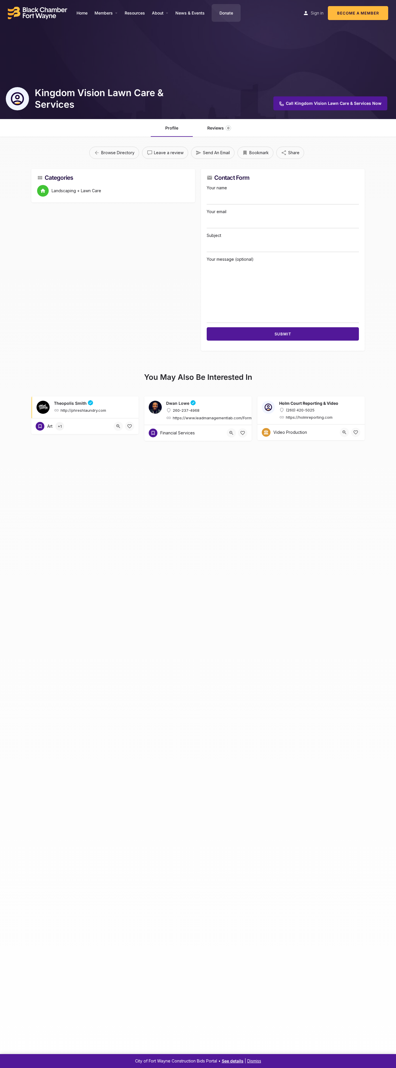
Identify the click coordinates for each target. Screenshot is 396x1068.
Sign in (317, 12)
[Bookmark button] (129, 426)
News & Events (190, 12)
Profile (171, 127)
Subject (214, 235)
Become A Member (358, 13)
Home (82, 12)
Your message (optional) (230, 259)
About (158, 12)
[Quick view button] (118, 426)
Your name (217, 187)
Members (104, 12)
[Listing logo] (17, 98)
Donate (226, 12)
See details (233, 1060)
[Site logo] (38, 12)
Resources (135, 12)
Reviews (218, 127)
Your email (216, 211)
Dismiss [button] (254, 1060)
